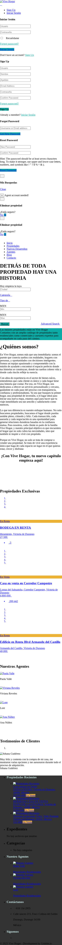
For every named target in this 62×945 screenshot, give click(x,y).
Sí (5, 214)
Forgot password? (9, 43)
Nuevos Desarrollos (17, 248)
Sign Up (11, 10)
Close (3, 189)
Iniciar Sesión (14, 13)
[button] (1, 512)
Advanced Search (50, 323)
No (1, 214)
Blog (9, 254)
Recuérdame (12, 38)
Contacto (11, 257)
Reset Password (8, 170)
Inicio (10, 243)
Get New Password (10, 133)
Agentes (11, 251)
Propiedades (13, 245)
